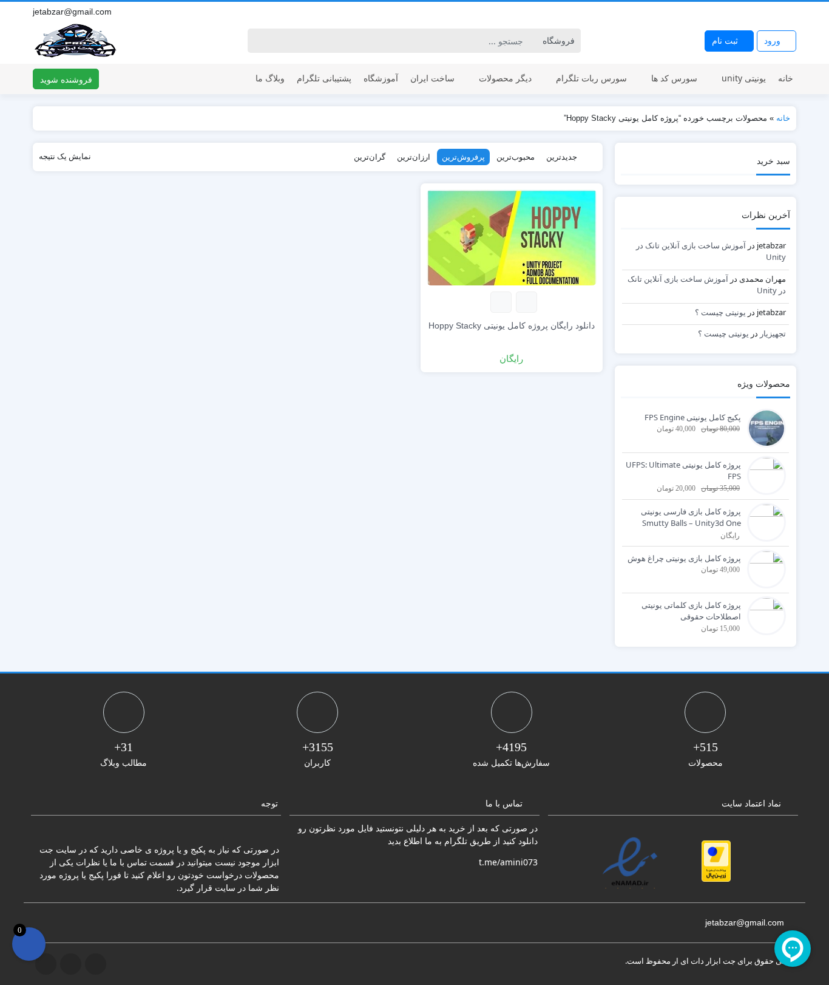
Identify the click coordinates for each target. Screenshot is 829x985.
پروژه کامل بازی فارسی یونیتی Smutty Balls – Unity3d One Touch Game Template (691, 518)
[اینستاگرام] (777, 11)
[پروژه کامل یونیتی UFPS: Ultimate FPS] (763, 474)
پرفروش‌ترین (463, 156)
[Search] (259, 41)
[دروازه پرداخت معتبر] (716, 861)
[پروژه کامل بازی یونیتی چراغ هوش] (763, 567)
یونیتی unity (744, 78)
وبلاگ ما (270, 78)
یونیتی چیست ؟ (720, 312)
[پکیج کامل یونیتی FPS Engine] (763, 426)
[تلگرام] (763, 11)
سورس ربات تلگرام (591, 78)
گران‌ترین (369, 156)
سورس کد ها (674, 78)
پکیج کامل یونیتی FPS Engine (693, 417)
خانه (785, 78)
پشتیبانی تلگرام (324, 78)
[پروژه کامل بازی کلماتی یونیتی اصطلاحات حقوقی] (763, 614)
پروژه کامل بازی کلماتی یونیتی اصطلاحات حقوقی (691, 610)
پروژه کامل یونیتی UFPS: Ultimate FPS (683, 470)
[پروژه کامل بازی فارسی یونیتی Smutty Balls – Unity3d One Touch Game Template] (763, 521)
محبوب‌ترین (515, 156)
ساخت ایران (432, 78)
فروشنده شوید (66, 79)
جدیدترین (561, 156)
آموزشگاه (381, 78)
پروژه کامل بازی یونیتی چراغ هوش (684, 558)
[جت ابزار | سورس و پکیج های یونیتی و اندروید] (75, 40)
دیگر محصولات (505, 78)
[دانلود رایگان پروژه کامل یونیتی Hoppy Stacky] (512, 236)
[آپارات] (790, 11)
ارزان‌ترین (413, 156)
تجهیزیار (773, 333)
